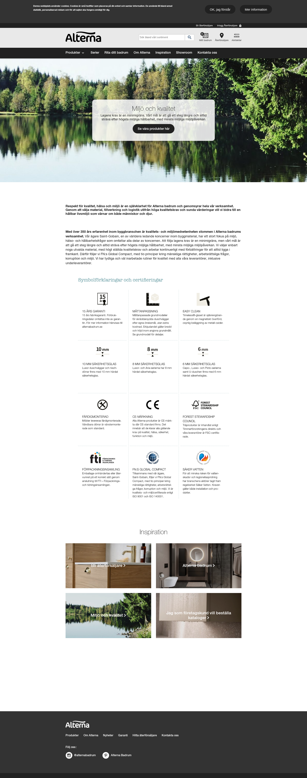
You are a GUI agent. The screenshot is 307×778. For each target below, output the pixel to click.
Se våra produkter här (153, 128)
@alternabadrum (85, 755)
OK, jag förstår (220, 9)
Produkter (73, 52)
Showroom (184, 52)
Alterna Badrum (121, 755)
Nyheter (108, 735)
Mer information (256, 9)
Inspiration (163, 52)
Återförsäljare (221, 40)
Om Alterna (142, 52)
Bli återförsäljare (204, 26)
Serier (95, 52)
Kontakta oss (207, 52)
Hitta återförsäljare (145, 735)
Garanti (123, 735)
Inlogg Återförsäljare (227, 26)
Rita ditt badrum (116, 52)
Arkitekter (236, 40)
